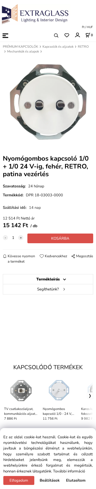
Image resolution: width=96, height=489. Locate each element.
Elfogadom (18, 480)
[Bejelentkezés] (77, 35)
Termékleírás (48, 279)
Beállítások (50, 480)
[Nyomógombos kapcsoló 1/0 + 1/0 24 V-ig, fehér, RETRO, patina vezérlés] (48, 102)
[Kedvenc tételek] (66, 35)
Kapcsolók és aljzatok (57, 46)
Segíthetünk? (48, 289)
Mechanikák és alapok (23, 51)
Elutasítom (76, 480)
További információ (69, 471)
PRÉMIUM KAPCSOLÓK (20, 46)
